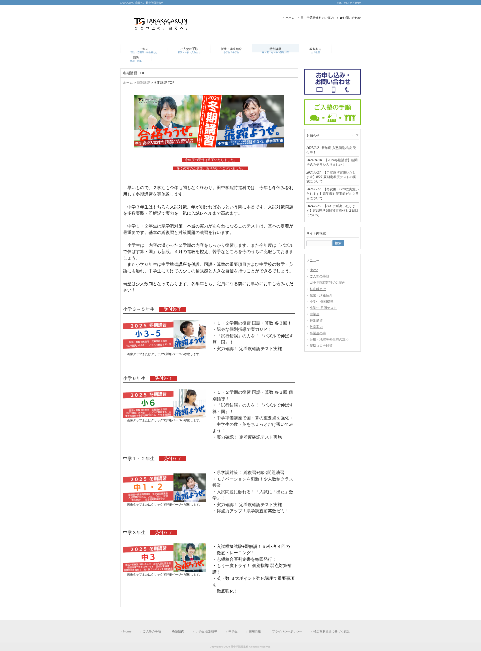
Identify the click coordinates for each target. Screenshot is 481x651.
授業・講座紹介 (321, 295)
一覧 (356, 135)
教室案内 (316, 327)
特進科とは (318, 289)
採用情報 (255, 631)
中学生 (314, 314)
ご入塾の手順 (319, 276)
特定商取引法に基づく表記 (331, 631)
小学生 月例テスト (323, 308)
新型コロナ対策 (321, 346)
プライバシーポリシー (287, 631)
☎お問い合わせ (350, 17)
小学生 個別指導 (321, 301)
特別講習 (143, 83)
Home (314, 270)
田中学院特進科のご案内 (317, 17)
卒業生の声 (318, 333)
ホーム (290, 17)
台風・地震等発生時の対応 (329, 339)
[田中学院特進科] (161, 32)
